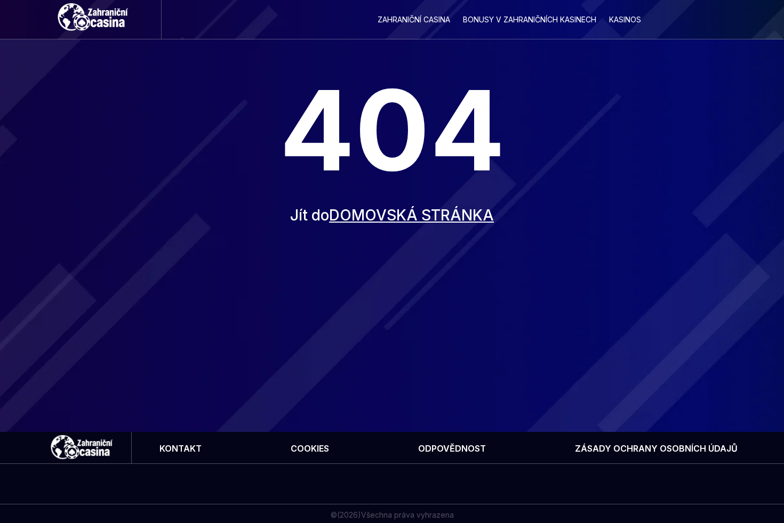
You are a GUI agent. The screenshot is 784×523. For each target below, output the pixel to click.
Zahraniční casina (414, 19)
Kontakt (180, 448)
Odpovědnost (452, 448)
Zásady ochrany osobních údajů (656, 448)
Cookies (310, 448)
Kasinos (625, 19)
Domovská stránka (411, 215)
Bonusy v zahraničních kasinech (529, 19)
